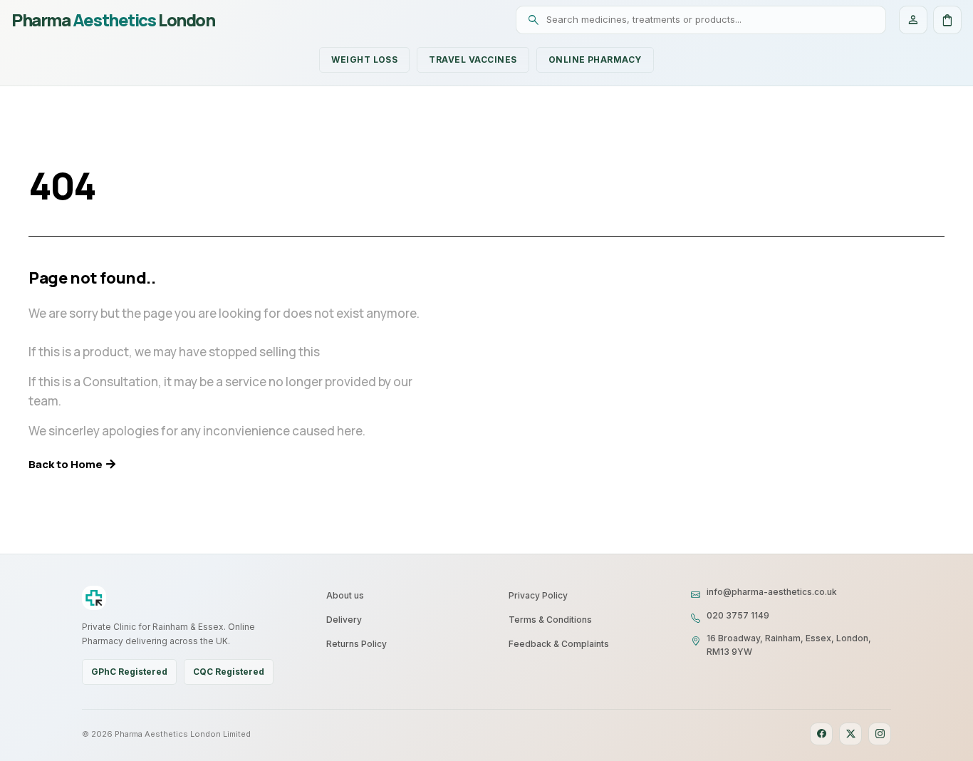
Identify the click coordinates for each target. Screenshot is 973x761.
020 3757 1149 (738, 615)
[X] (850, 734)
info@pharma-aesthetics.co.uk (772, 591)
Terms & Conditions (550, 619)
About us (345, 595)
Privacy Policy (538, 595)
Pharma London (112, 20)
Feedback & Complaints (559, 643)
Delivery (344, 619)
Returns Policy (356, 643)
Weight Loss (364, 59)
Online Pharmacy (595, 59)
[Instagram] (879, 734)
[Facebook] (821, 734)
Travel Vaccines (472, 59)
